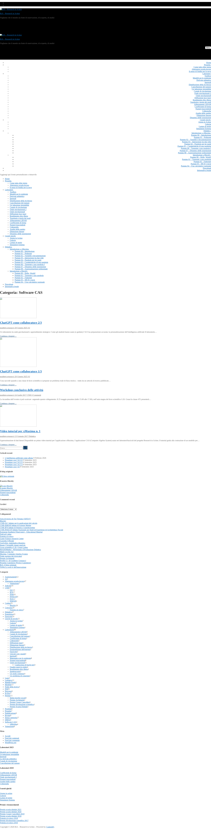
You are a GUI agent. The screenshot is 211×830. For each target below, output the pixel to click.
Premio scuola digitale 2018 (10, 816)
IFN (11, 592)
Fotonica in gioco (6, 536)
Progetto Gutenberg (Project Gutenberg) (15, 563)
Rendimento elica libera (19, 669)
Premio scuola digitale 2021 (10, 809)
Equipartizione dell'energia (20, 649)
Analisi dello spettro (7, 782)
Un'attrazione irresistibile (9, 754)
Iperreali (13, 656)
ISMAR (13, 601)
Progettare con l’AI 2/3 (14, 462)
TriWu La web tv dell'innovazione (13, 567)
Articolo (8, 586)
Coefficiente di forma (18, 638)
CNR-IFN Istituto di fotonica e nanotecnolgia (17, 528)
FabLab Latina (5, 534)
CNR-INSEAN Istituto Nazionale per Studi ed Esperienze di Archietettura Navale (31, 530)
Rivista (7, 715)
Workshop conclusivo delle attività (21, 390)
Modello (8, 685)
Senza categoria (11, 718)
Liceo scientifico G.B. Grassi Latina (14, 547)
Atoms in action (6, 793)
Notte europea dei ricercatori (11, 556)
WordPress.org (10, 743)
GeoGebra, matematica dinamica (12, 543)
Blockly (3, 521)
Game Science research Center (12, 539)
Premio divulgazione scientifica (22, 704)
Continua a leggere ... (8, 336)
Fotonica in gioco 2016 (9, 823)
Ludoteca (8, 680)
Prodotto (8, 709)
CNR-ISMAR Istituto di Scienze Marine (15, 525)
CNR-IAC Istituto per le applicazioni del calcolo (18, 523)
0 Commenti (36, 395)
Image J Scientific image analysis (12, 545)
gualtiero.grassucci (7, 328)
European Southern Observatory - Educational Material (21, 532)
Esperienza (9, 614)
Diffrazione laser (16, 643)
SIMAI (7, 720)
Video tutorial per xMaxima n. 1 (20, 431)
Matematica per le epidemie (20, 658)
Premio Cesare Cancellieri (20, 702)
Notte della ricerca (12, 687)
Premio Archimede (7, 558)
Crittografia (4, 495)
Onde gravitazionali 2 (8, 777)
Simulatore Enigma (17, 627)
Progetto (8, 711)
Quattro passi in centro (18, 667)
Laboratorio (9, 630)
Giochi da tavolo (11, 619)
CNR (28, 395)
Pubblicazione (10, 713)
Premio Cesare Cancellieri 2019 (12, 814)
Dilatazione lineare (17, 645)
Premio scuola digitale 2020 (10, 812)
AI (28, 328)
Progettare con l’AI (12, 467)
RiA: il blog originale (8, 565)
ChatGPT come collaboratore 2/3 (21, 322)
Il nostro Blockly (6, 488)
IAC (11, 590)
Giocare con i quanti (17, 654)
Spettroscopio (15, 671)
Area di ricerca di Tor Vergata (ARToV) (15, 519)
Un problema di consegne (20, 676)
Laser (7, 678)
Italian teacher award (18, 698)
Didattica (32, 436)
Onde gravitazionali (17, 663)
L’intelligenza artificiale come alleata (19, 458)
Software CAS (10, 722)
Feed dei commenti (12, 740)
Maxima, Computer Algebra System (14, 554)
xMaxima (13, 724)
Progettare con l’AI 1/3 (14, 465)
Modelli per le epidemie (9, 752)
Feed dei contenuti (12, 738)
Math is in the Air (6, 552)
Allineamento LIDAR (8, 490)
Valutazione (14, 583)
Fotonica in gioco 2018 (9, 818)
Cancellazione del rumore (19, 636)
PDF (7, 689)
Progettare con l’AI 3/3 (14, 460)
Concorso (8, 608)
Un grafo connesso (17, 674)
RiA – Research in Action (10, 13)
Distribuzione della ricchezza (21, 647)
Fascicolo (8, 616)
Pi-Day (7, 693)
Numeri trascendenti (8, 492)
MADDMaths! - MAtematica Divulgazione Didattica (20, 550)
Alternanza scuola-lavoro (14, 581)
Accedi (7, 736)
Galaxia (13, 623)
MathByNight (10, 682)
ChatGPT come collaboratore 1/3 (21, 371)
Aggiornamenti (10, 577)
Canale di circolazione (18, 634)
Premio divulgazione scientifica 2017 (14, 820)
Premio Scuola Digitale (19, 707)
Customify (50, 827)
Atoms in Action (16, 621)
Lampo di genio (16, 625)
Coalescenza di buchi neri (24, 665)
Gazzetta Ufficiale (7, 541)
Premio (7, 696)
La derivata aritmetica (8, 759)
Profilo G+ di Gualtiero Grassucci (13, 561)
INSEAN (13, 597)
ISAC (12, 599)
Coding (8, 603)
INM (12, 594)
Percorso (8, 691)
